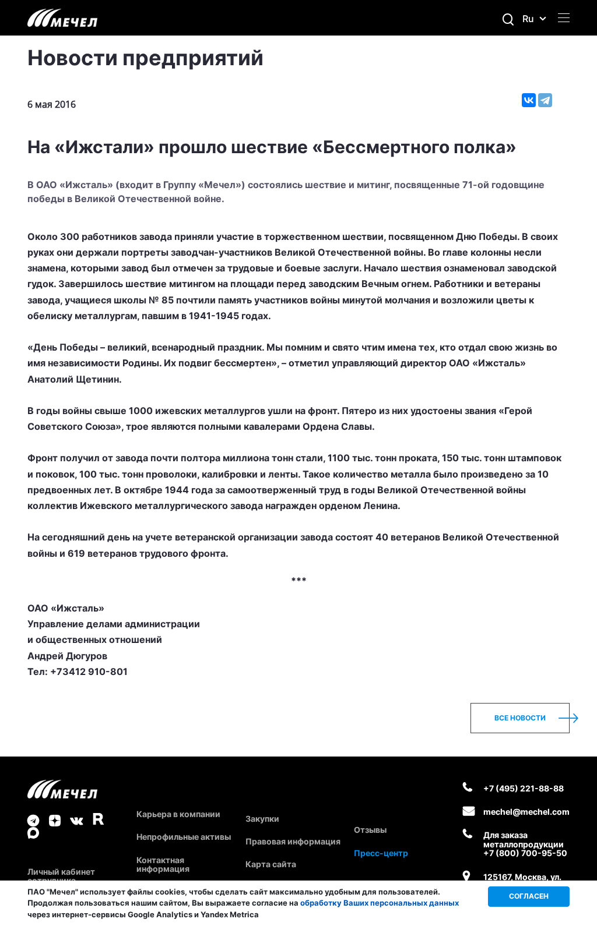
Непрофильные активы (183, 837)
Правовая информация (292, 841)
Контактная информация (162, 864)
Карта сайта (270, 864)
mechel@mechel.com (526, 811)
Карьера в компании (178, 814)
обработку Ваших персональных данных (379, 902)
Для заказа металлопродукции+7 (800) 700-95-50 (525, 843)
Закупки (262, 818)
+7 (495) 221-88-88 (523, 788)
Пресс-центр (381, 853)
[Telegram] (545, 100)
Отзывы (370, 830)
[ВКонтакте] (529, 100)
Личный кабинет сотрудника (61, 876)
